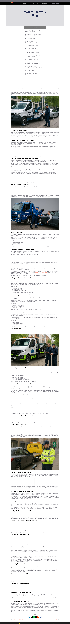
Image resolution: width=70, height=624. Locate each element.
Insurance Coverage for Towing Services (33, 60)
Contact (33, 3)
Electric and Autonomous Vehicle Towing (33, 52)
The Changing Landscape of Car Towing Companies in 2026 (34, 30)
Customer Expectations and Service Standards (34, 34)
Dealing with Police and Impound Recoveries (33, 63)
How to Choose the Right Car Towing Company (33, 39)
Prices (38, 3)
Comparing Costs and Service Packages (33, 42)
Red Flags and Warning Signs (31, 48)
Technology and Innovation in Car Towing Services (33, 49)
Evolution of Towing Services (30, 31)
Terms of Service (44, 3)
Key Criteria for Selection (30, 41)
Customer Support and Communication (33, 46)
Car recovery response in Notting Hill (24, 372)
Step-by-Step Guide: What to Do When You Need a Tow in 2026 (35, 67)
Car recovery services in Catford (54, 569)
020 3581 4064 (56, 3)
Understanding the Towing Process (32, 74)
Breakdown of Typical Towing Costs (32, 59)
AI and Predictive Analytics (31, 56)
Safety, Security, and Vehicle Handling (32, 45)
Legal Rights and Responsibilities (32, 62)
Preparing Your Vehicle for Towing (32, 73)
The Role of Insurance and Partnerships (33, 35)
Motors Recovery (15, 4)
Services (24, 3)
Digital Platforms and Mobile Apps (32, 53)
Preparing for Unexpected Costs (32, 66)
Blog (29, 3)
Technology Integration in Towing (32, 37)
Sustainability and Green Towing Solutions (33, 55)
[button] (29, 617)
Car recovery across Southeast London (41, 272)
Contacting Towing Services (31, 70)
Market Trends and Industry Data (32, 38)
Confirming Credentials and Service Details (33, 71)
